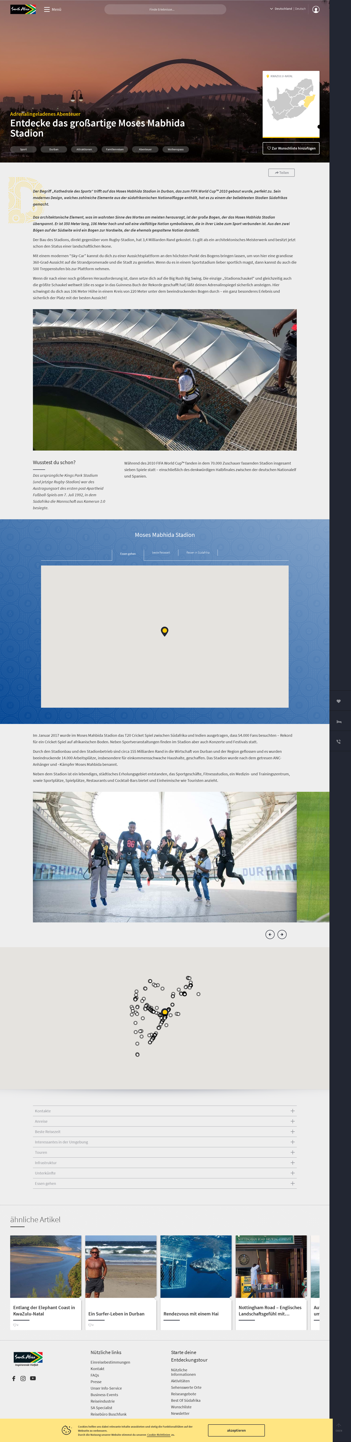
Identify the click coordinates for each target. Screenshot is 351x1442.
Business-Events (104, 1394)
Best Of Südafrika (185, 1400)
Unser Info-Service (106, 1388)
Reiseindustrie (103, 1401)
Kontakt (97, 1368)
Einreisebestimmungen (110, 1362)
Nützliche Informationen (183, 1372)
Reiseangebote (183, 1393)
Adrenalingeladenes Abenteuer (45, 114)
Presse (96, 1381)
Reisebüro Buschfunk (109, 1414)
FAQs (95, 1375)
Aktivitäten (180, 1380)
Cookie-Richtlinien (158, 1435)
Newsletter (180, 1413)
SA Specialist (101, 1407)
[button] (164, 632)
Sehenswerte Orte (186, 1387)
